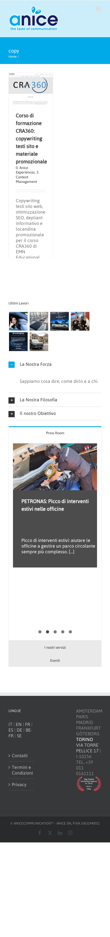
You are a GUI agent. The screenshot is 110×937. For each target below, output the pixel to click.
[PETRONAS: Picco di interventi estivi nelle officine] (55, 466)
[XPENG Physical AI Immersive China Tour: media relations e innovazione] (18, 321)
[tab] (55, 432)
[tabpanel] (55, 539)
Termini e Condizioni (21, 770)
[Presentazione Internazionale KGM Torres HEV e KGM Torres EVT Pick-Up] (39, 341)
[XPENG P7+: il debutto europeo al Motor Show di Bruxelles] (59, 321)
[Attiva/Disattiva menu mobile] (99, 9)
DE (19, 730)
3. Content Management (27, 177)
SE (19, 735)
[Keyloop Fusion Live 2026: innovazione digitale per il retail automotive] (39, 321)
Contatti (20, 755)
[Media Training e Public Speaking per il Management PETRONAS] (80, 321)
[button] (55, 364)
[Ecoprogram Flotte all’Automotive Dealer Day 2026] (18, 341)
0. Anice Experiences (25, 170)
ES (10, 730)
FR (27, 724)
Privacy (19, 784)
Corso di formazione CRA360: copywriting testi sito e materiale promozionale (31, 138)
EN (19, 724)
